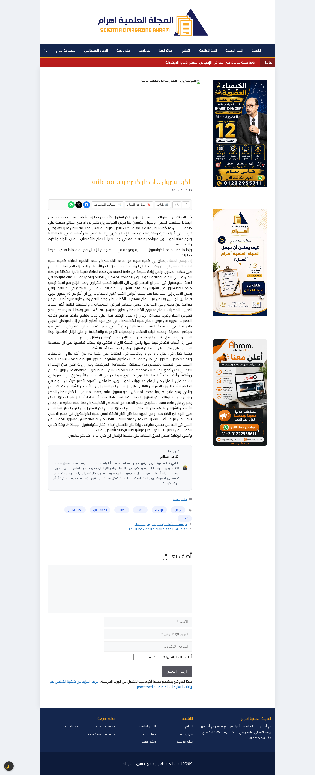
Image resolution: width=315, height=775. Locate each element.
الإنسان (159, 509)
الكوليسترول (75, 509)
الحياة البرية (166, 50)
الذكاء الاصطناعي (96, 50)
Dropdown (71, 726)
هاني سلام (169, 456)
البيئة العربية (149, 741)
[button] (45, 50)
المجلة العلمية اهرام (168, 763)
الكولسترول (100, 509)
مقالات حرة (149, 734)
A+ (177, 204)
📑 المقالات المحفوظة (107, 204)
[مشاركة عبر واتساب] (71, 204)
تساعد (184, 518)
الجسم (140, 509)
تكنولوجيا (144, 50)
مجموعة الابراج (66, 50)
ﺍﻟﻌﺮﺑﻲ (122, 509)
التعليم (186, 50)
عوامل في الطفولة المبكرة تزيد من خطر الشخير (158, 529)
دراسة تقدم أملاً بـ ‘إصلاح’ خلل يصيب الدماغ (160, 524)
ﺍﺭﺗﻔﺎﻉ (178, 509)
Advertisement (105, 726)
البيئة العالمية (208, 50)
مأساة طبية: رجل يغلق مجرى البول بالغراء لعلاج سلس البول (211, 62)
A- (186, 204)
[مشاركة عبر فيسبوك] (86, 204)
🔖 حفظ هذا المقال (139, 204)
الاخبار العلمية (234, 50)
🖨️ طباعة (162, 204)
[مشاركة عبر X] (78, 204)
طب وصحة (123, 50)
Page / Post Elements (101, 734)
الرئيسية (257, 50)
